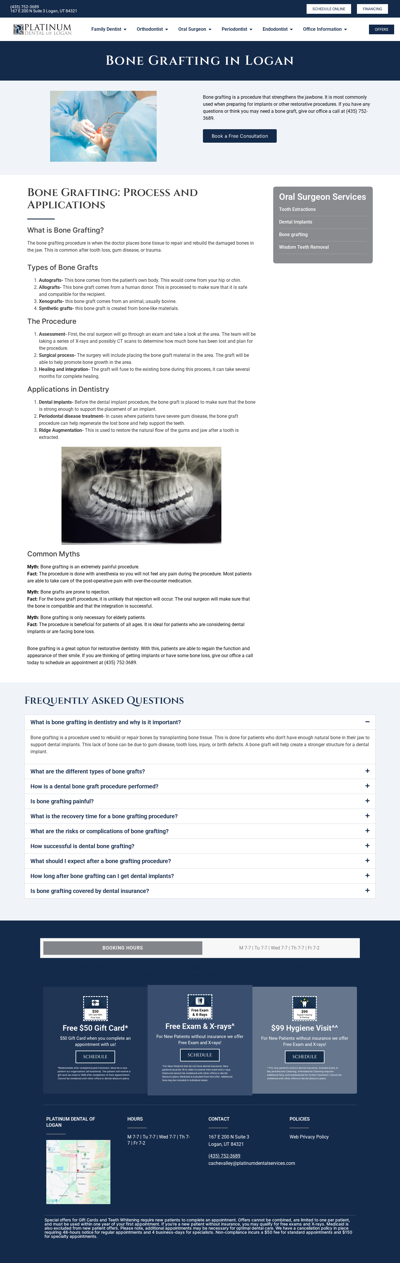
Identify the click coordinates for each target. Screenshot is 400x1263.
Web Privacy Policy (309, 1137)
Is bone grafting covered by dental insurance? (89, 890)
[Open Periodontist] (251, 29)
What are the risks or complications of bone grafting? (99, 831)
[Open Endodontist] (291, 29)
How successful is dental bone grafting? (82, 846)
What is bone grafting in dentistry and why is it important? (105, 722)
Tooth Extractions (297, 209)
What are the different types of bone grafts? (87, 771)
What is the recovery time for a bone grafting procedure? (104, 816)
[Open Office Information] (345, 29)
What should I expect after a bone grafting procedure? (100, 861)
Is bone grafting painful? (62, 801)
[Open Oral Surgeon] (210, 29)
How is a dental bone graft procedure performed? (94, 786)
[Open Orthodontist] (166, 29)
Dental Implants (295, 222)
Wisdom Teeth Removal (304, 247)
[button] (200, 722)
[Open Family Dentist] (125, 29)
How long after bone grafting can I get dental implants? (102, 876)
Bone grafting (293, 234)
